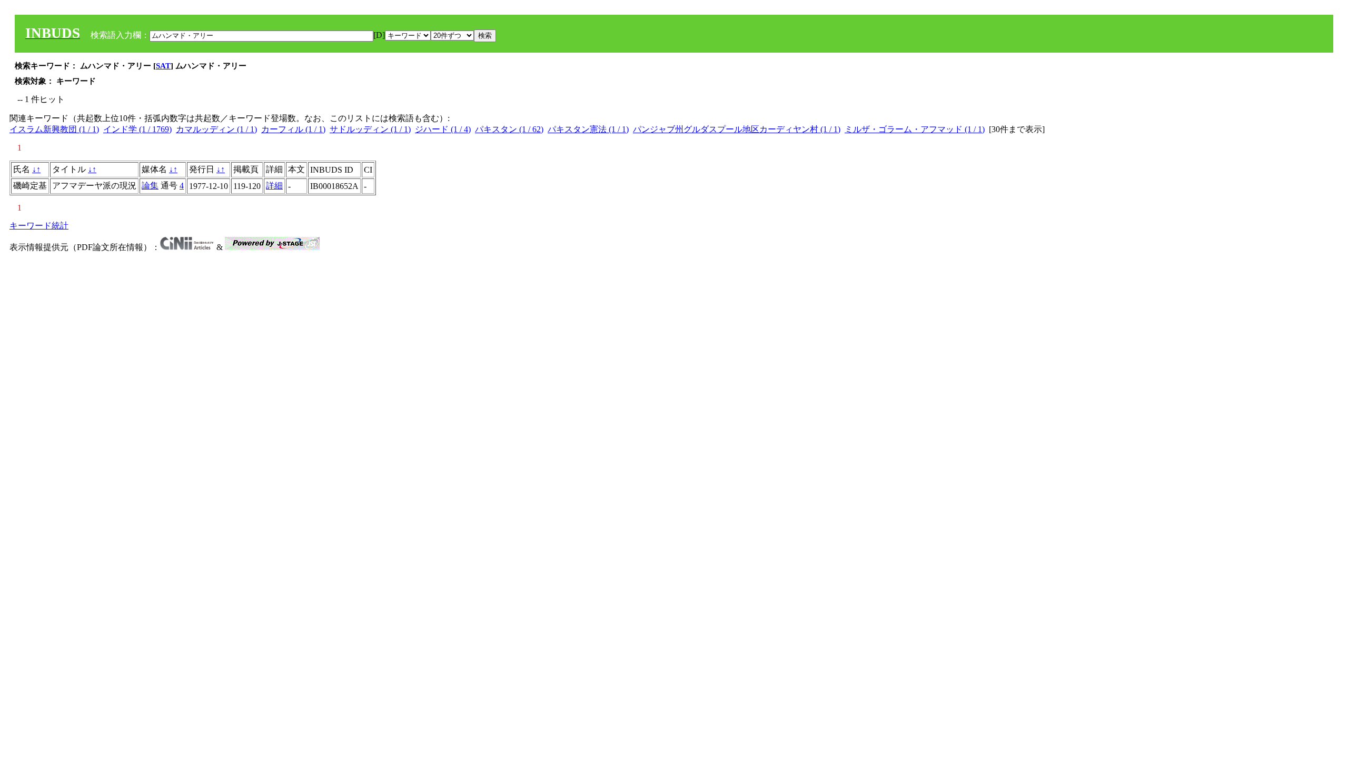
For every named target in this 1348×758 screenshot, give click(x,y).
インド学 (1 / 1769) (137, 129)
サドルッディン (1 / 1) (370, 129)
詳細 (274, 185)
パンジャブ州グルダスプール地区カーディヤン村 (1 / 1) (736, 129)
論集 (150, 185)
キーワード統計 (38, 225)
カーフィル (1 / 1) (293, 129)
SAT (163, 66)
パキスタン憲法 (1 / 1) (588, 129)
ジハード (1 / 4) (443, 129)
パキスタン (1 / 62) (509, 129)
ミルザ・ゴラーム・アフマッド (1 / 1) (915, 129)
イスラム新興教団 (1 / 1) (54, 129)
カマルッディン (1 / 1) (216, 129)
